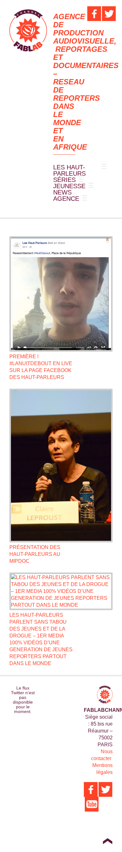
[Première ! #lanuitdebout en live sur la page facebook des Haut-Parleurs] (61, 294)
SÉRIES (64, 180)
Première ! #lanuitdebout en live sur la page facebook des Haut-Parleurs (40, 367)
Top (107, 841)
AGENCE (66, 198)
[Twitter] (109, 13)
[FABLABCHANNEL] (28, 30)
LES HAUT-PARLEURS (69, 170)
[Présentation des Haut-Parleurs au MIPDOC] (61, 465)
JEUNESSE (69, 186)
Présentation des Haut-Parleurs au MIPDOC (34, 554)
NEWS (62, 192)
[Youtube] (92, 804)
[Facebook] (94, 13)
